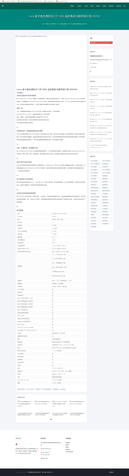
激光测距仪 (93, 202)
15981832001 (93, 67)
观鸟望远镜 (105, 211)
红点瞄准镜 (105, 208)
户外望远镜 (105, 193)
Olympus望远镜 (106, 169)
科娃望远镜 (93, 208)
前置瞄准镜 (105, 175)
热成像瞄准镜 (94, 205)
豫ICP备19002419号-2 (47, 472)
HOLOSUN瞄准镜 (95, 163)
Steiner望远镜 (94, 172)
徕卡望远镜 (93, 193)
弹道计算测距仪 (21, 389)
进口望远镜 (93, 217)
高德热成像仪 (105, 223)
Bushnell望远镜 (106, 160)
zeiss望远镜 (93, 175)
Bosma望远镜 (94, 160)
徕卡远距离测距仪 (47, 389)
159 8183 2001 (46, 454)
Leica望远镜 (94, 166)
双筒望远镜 (105, 181)
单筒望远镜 (93, 178)
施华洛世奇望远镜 (95, 196)
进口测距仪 (62, 389)
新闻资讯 (111, 472)
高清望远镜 (93, 226)
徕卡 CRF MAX (30, 389)
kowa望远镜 (105, 163)
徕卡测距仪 (38, 389)
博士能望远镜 (94, 181)
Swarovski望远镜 (106, 172)
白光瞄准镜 (105, 205)
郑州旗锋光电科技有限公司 (34, 472)
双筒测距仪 (93, 184)
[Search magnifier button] (111, 42)
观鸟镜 (92, 214)
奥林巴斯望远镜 (94, 187)
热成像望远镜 (105, 202)
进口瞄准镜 (105, 217)
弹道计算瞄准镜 (106, 190)
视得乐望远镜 (105, 214)
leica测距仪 (105, 166)
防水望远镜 (105, 220)
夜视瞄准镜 (105, 184)
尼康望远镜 (105, 187)
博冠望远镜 (105, 178)
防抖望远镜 (93, 220)
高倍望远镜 (93, 223)
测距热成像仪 (94, 199)
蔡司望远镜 (93, 211)
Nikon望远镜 (94, 169)
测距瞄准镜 (105, 199)
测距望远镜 (55, 389)
